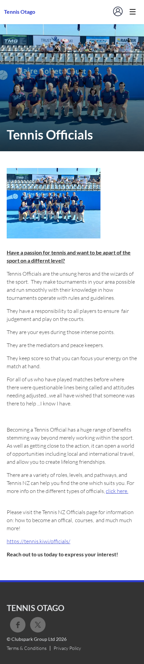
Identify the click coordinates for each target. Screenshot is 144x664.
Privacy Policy (67, 648)
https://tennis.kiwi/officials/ (38, 541)
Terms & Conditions (27, 648)
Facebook (17, 624)
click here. (117, 491)
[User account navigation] (118, 11)
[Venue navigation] (132, 11)
